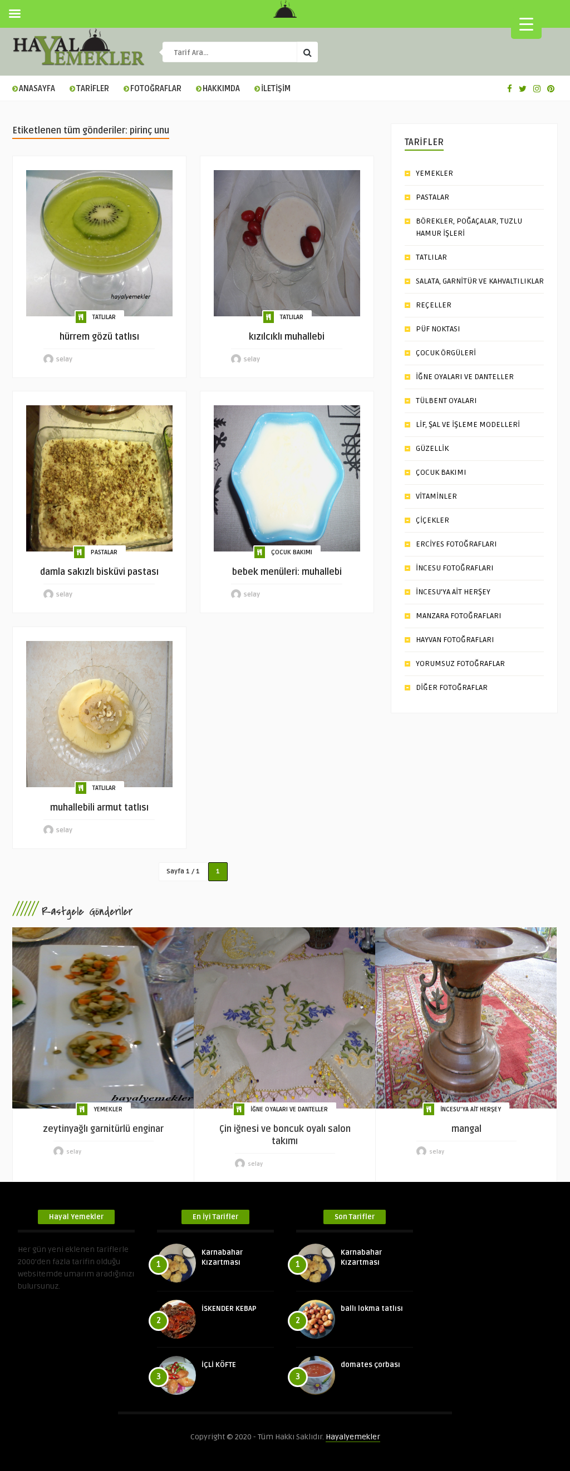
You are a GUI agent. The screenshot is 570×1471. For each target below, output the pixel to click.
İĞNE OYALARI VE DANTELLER (465, 376)
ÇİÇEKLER (432, 520)
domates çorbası (370, 1364)
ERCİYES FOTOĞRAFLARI (456, 544)
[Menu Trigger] (526, 23)
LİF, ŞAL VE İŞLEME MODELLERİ (468, 424)
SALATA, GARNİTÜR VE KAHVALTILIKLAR (480, 281)
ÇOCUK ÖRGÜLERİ (446, 352)
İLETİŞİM (276, 88)
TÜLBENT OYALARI (446, 400)
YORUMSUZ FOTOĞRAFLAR (460, 663)
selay (64, 359)
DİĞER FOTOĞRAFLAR (452, 687)
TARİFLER (92, 88)
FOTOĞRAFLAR (155, 88)
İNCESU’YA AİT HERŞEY (453, 592)
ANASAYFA (37, 88)
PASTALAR (104, 552)
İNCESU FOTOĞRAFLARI (455, 568)
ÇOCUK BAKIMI (291, 552)
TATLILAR (104, 317)
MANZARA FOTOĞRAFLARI (459, 615)
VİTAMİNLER (436, 496)
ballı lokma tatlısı (372, 1308)
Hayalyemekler (353, 1437)
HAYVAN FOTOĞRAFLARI (455, 639)
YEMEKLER (434, 173)
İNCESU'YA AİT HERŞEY (470, 1109)
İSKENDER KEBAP (229, 1308)
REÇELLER (433, 305)
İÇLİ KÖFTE (219, 1364)
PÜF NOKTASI (438, 329)
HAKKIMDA (221, 88)
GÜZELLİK (432, 448)
